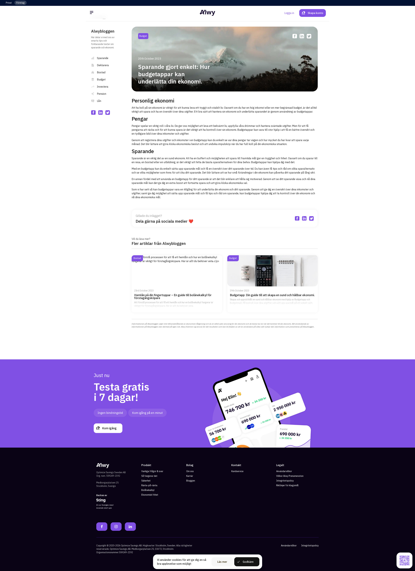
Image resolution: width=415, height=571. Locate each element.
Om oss (190, 471)
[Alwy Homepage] (207, 13)
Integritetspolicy (285, 480)
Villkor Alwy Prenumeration (289, 476)
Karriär (189, 476)
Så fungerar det (149, 476)
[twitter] (107, 112)
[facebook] (93, 112)
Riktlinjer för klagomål (287, 485)
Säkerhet (146, 480)
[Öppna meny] (92, 13)
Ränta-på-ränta (149, 485)
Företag (20, 2)
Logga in (289, 13)
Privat (9, 2)
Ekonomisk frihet (149, 494)
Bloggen (190, 480)
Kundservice (237, 471)
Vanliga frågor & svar (152, 471)
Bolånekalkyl (147, 490)
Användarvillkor (284, 471)
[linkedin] (100, 112)
